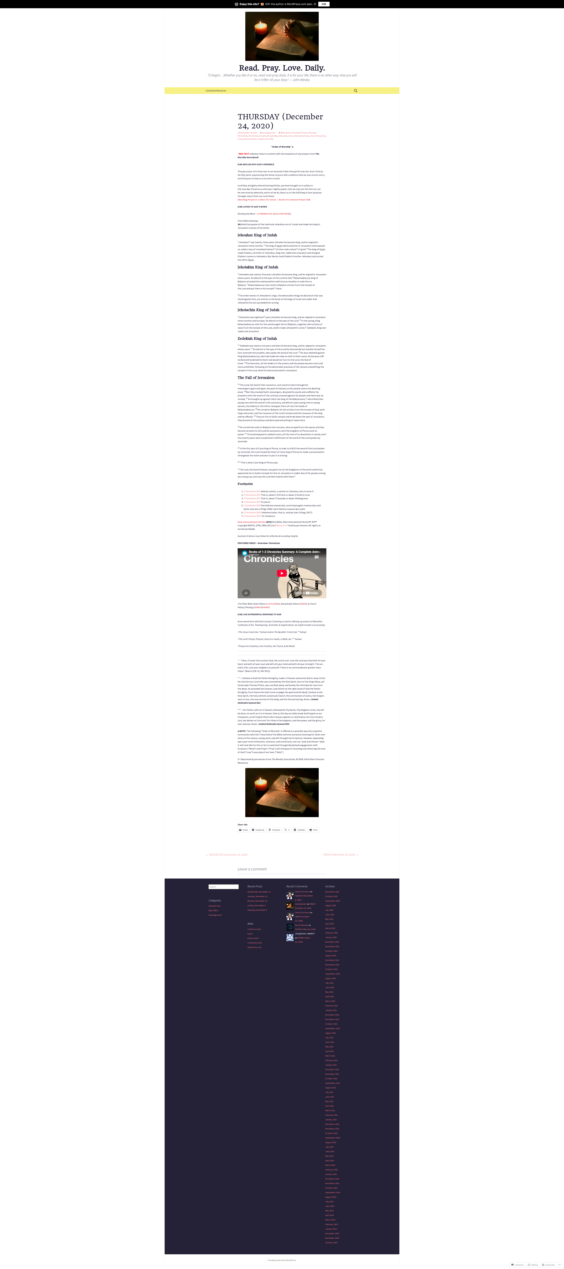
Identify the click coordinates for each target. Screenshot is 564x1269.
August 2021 (330, 1087)
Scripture (261, 139)
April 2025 (329, 923)
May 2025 (329, 919)
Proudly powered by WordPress (282, 1260)
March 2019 (330, 1219)
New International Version (252, 521)
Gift (324, 4)
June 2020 (329, 1151)
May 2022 (329, 1046)
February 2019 (331, 1224)
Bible (283, 132)
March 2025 (330, 928)
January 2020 (331, 1174)
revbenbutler (301, 904)
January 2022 (331, 1065)
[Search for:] (355, 90)
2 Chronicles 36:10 (252, 512)
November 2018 (332, 1238)
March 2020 (330, 1165)
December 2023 (332, 960)
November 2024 (332, 946)
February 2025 (331, 932)
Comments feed (254, 942)
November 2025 (332, 891)
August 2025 (330, 905)
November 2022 (332, 1019)
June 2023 (329, 987)
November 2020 (332, 1128)
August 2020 (330, 1142)
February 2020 (331, 1169)
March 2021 (330, 1110)
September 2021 (332, 1083)
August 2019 (330, 1197)
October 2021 (331, 1078)
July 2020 (329, 1147)
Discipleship (272, 135)
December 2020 (332, 1124)
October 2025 (331, 896)
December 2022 (332, 1014)
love (324, 135)
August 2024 (330, 955)
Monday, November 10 (257, 901)
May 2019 (329, 1210)
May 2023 (329, 992)
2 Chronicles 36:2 (252, 491)
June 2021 (329, 1096)
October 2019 (331, 1188)
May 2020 (329, 1156)
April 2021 (329, 1106)
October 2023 (331, 969)
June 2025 (329, 914)
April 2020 (329, 1160)
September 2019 (332, 1192)
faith (280, 135)
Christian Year (214, 906)
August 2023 (330, 978)
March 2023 (330, 1001)
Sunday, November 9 (256, 905)
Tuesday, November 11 (257, 896)
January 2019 (331, 1229)
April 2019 (329, 1215)
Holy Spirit (298, 135)
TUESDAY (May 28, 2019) (305, 929)
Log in (250, 933)
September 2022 (332, 1028)
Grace (290, 135)
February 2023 (331, 1005)
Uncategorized (268, 132)
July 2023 (329, 983)
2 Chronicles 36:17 (252, 516)
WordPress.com (254, 947)
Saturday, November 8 (257, 910)
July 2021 (329, 1092)
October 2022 (331, 1024)
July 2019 (329, 1201)
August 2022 (330, 1033)
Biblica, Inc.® (281, 525)
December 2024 (332, 942)
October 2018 (331, 1242)
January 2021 (331, 1119)
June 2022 (329, 1042)
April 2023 (329, 996)
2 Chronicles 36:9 (252, 505)
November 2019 (332, 1183)
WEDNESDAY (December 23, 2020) (226, 854)
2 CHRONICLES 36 (266, 213)
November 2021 (332, 1074)
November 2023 (332, 964)
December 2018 (332, 1233)
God (285, 135)
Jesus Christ (315, 135)
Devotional (253, 135)
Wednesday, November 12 (259, 891)
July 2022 (329, 1037)
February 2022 (331, 1060)
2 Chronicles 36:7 (252, 501)
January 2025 (331, 937)
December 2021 (332, 1069)
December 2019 (332, 1178)
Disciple (262, 135)
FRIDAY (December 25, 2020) (340, 854)
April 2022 (329, 1051)
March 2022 (330, 1055)
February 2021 (331, 1115)
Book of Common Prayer (296, 132)
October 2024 (331, 951)
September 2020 (332, 1137)
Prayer (240, 139)
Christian (312, 132)
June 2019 (329, 1206)
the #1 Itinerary (301, 925)
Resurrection (250, 139)
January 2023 (331, 1010)
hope (306, 135)
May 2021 (329, 1101)
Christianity (242, 135)
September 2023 (332, 973)
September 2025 (332, 901)
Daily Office (213, 910)
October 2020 (331, 1133)
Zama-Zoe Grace (302, 891)
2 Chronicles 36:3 (252, 494)
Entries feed (252, 938)
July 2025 (329, 910)
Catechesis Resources (216, 90)
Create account (254, 929)
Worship (269, 139)
